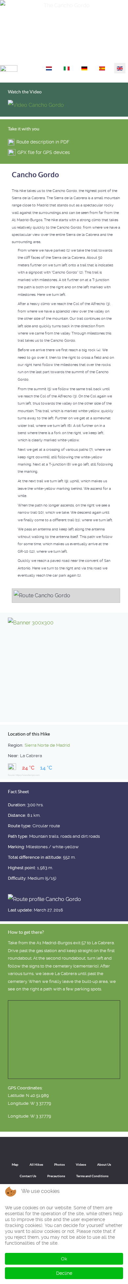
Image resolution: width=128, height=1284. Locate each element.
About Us (104, 1164)
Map (15, 1164)
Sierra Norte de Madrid (47, 745)
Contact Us (28, 1176)
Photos (59, 1164)
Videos (81, 1164)
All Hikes (36, 1164)
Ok (64, 1258)
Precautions (56, 1176)
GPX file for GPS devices (43, 152)
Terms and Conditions (92, 1176)
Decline (64, 1273)
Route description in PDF (42, 141)
